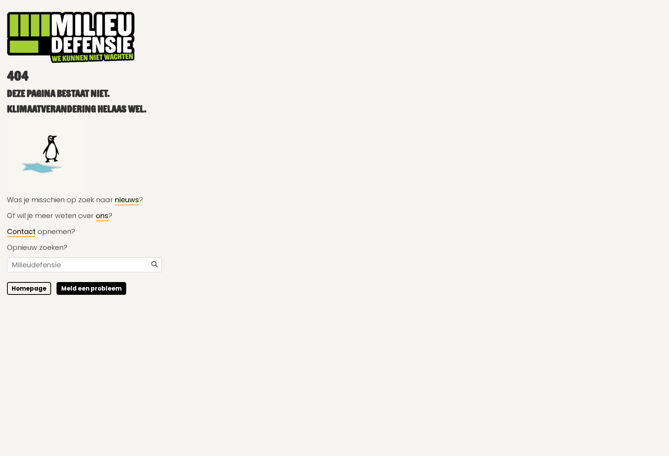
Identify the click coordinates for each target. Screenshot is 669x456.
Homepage (29, 288)
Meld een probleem (91, 288)
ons (102, 215)
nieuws (127, 200)
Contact (21, 231)
